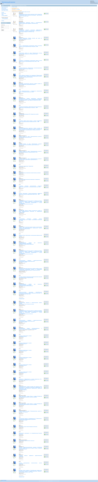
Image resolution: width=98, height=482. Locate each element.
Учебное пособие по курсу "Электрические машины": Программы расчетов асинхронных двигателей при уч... (30, 144)
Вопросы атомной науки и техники (25, 335)
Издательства (4, 13)
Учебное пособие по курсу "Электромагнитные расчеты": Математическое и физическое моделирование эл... (30, 159)
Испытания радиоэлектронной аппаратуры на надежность (29, 179)
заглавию (18, 9)
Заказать (46, 37)
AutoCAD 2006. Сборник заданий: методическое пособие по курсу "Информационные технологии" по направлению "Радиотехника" (30, 211)
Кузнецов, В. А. (21, 13)
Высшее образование (24, 389)
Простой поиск (4, 8)
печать (28, 11)
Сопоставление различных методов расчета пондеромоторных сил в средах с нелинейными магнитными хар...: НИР (30, 219)
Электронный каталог (8, 2)
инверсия (23, 11)
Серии (2, 14)
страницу (19, 11)
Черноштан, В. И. (21, 113)
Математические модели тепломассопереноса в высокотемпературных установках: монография (30, 329)
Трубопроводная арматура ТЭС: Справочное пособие (28, 114)
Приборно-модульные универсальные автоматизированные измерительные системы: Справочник (30, 68)
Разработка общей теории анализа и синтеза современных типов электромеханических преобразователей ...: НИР (30, 121)
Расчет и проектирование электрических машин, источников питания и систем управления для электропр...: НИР (30, 46)
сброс (26, 11)
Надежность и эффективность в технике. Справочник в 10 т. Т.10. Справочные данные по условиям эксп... (30, 379)
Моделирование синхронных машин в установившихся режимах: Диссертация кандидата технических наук (30, 23)
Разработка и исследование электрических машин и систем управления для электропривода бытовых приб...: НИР (30, 61)
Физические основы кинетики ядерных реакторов (28, 426)
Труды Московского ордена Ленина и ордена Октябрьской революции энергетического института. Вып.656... (30, 396)
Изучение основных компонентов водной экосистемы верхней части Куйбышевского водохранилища (30, 277)
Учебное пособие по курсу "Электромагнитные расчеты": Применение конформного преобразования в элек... (30, 152)
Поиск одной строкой (5, 10)
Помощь (3, 20)
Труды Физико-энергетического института (26, 440)
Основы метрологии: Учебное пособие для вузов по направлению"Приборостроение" (30, 38)
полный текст (21, 298)
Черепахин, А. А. (21, 283)
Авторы (3, 12)
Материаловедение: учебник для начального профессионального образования (30, 243)
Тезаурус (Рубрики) (4, 15)
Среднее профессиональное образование (27, 285)
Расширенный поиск (5, 9)
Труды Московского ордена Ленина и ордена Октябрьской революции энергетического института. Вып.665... (30, 404)
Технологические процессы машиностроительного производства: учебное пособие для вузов (30, 261)
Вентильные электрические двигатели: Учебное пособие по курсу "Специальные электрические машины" (30, 84)
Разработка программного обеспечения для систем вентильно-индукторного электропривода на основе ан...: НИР (30, 107)
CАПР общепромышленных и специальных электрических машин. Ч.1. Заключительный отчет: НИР (30, 91)
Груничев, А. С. (21, 178)
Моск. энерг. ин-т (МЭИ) (22, 395)
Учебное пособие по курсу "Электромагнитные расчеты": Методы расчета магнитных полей (30, 137)
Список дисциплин (5, 18)
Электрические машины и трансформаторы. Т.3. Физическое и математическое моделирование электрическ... (30, 419)
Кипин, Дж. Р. (21, 425)
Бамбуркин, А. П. (21, 446)
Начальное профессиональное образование (27, 244)
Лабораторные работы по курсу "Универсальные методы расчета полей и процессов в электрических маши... (30, 53)
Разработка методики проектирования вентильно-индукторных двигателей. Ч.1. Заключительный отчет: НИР (30, 186)
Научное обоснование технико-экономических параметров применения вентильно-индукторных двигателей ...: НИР (30, 194)
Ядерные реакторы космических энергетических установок (30, 172)
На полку (46, 13)
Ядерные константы (24, 336)
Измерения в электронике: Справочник (26, 166)
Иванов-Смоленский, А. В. (22, 135)
